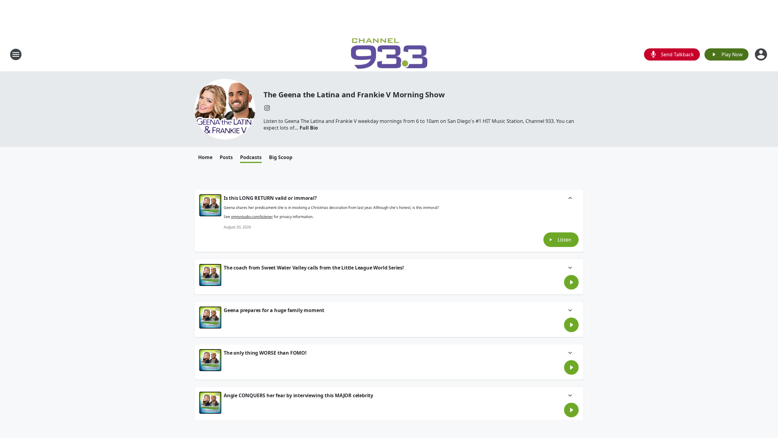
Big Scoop (280, 157)
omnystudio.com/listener (252, 216)
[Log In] (761, 54)
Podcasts (251, 157)
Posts (226, 157)
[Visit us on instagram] (267, 108)
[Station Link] (389, 54)
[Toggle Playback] (210, 205)
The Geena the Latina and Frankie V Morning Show (354, 94)
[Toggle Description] (570, 198)
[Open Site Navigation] (16, 54)
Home (205, 157)
